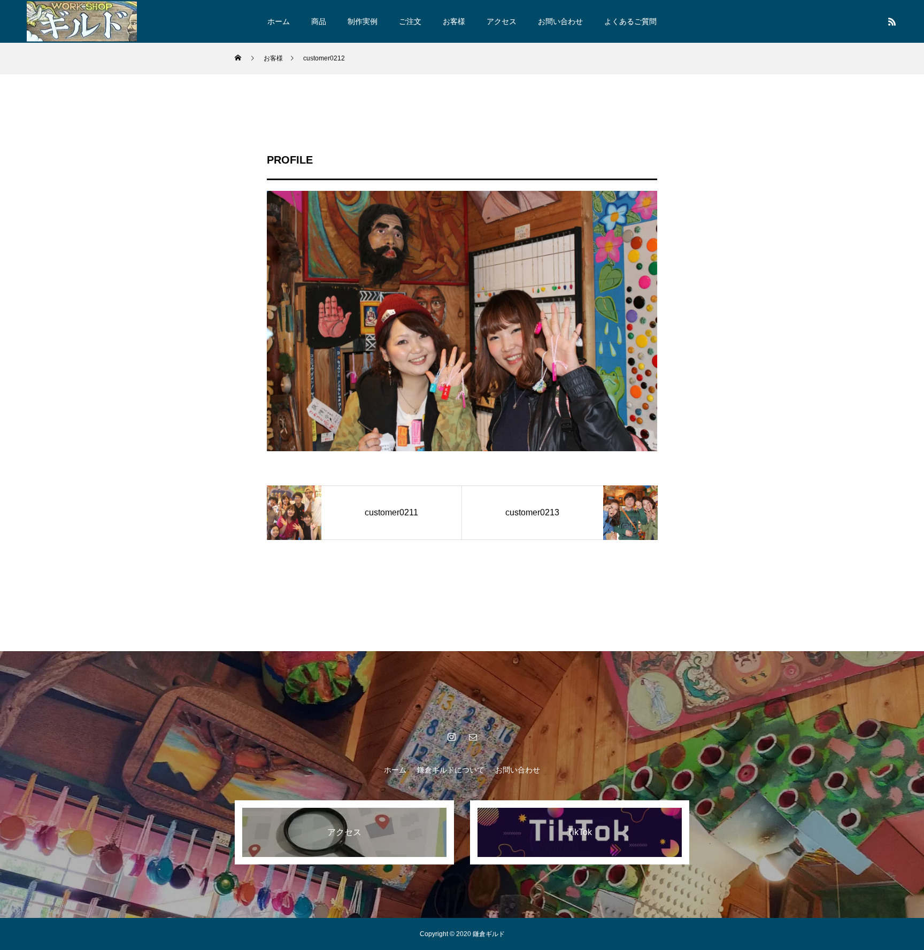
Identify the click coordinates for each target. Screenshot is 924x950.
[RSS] (892, 21)
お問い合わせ (560, 21)
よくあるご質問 (630, 21)
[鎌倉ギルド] (82, 21)
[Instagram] (451, 736)
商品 (318, 21)
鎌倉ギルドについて (450, 770)
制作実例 (363, 21)
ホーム (278, 21)
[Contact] (472, 736)
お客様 (454, 21)
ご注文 (410, 21)
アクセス (502, 21)
